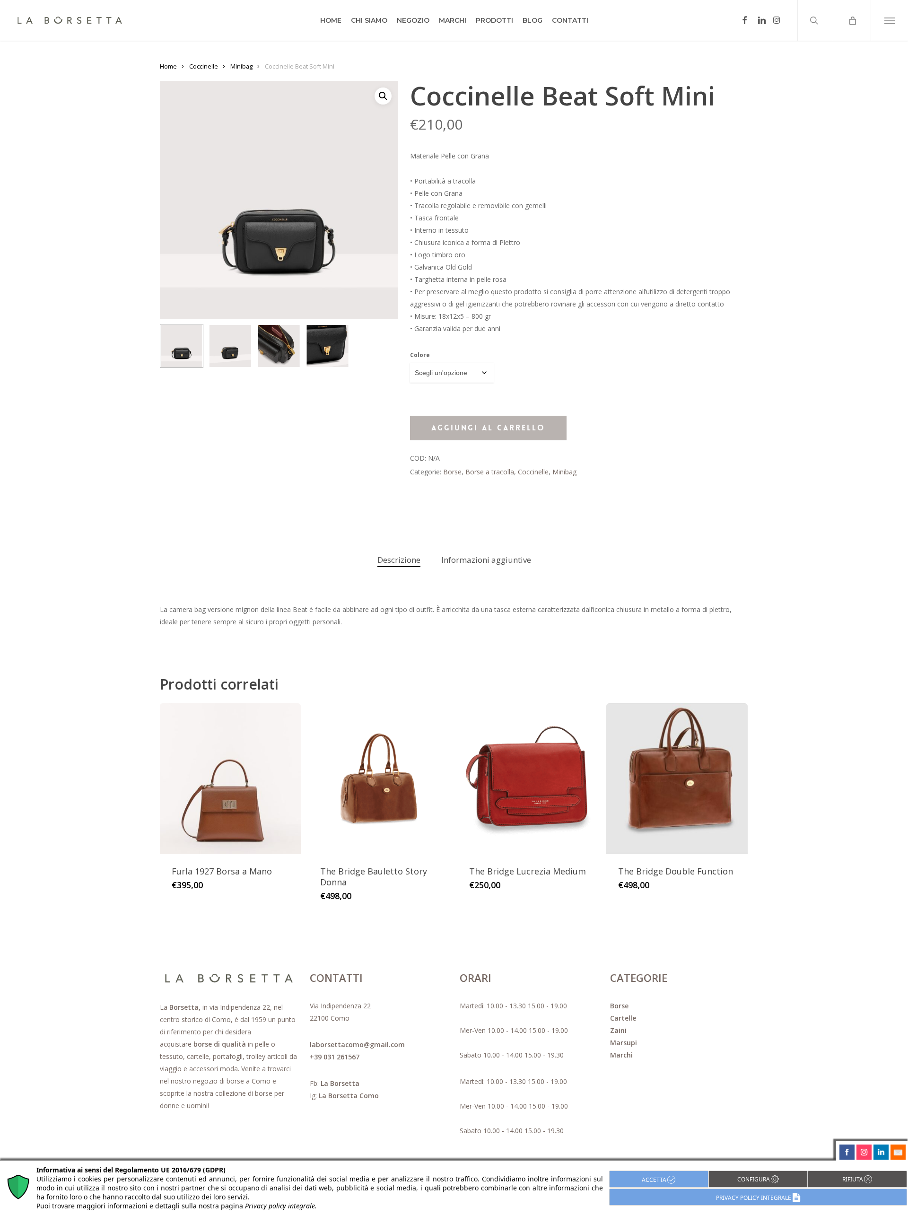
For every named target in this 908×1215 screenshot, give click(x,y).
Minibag (241, 66)
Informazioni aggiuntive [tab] (486, 559)
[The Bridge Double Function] (677, 778)
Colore (420, 355)
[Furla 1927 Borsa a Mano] (230, 778)
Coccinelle (203, 66)
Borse (452, 471)
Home (168, 66)
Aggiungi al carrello (488, 428)
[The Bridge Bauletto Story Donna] (379, 778)
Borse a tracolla (489, 471)
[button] (889, 20)
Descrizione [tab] (398, 559)
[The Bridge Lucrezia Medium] (528, 778)
